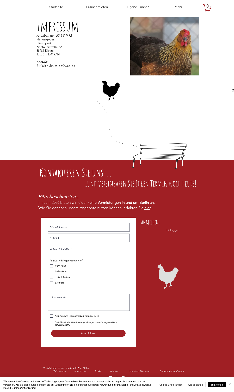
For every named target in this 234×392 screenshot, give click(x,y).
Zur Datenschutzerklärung (21, 387)
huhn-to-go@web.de (61, 66)
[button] (207, 8)
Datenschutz (59, 370)
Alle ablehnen (195, 384)
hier (147, 207)
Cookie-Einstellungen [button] (170, 384)
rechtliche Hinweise (139, 370)
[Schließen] (230, 384)
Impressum (80, 370)
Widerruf (114, 370)
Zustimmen (217, 384)
